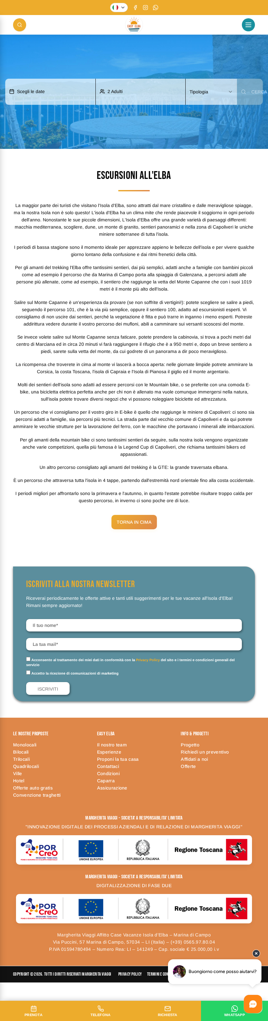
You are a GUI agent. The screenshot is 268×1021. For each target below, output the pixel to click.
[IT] (119, 7)
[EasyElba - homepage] (134, 25)
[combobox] (211, 92)
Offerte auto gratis (33, 787)
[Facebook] (135, 7)
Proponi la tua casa (118, 759)
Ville (17, 773)
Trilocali (21, 759)
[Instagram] (145, 7)
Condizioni (108, 773)
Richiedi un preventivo (205, 752)
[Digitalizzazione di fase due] (134, 908)
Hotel (19, 780)
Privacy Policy (148, 660)
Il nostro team (112, 744)
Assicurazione (112, 787)
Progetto (190, 744)
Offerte (188, 766)
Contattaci (108, 766)
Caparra (106, 780)
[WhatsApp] (155, 7)
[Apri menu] (248, 24)
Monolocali (24, 744)
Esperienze (109, 752)
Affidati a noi (194, 759)
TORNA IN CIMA (134, 522)
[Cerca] (19, 24)
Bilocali (21, 752)
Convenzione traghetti (37, 795)
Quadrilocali (26, 766)
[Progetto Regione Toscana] (134, 850)
